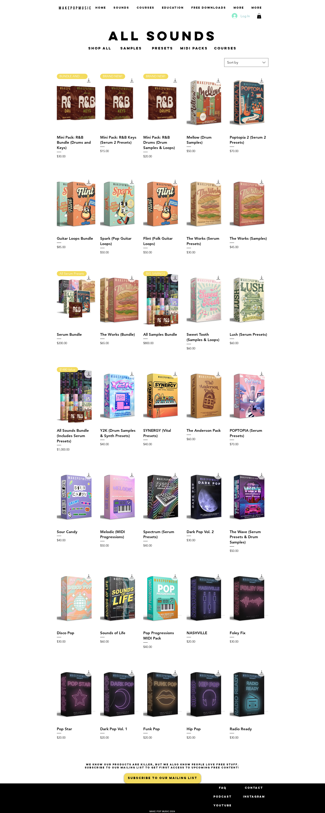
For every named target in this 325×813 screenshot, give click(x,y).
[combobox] (246, 62)
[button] (259, 16)
